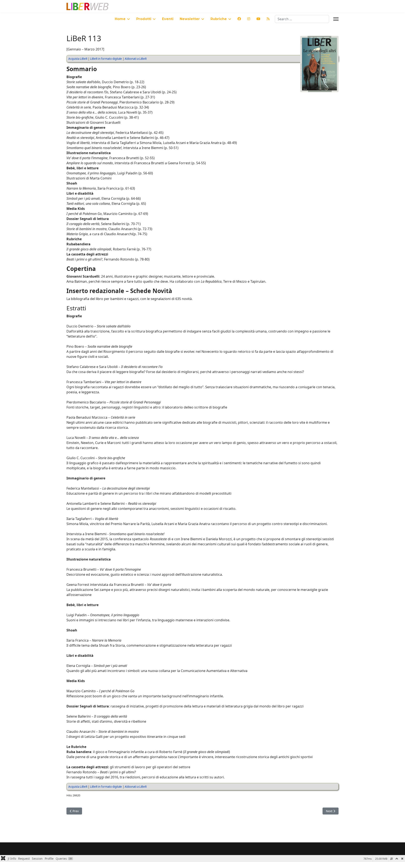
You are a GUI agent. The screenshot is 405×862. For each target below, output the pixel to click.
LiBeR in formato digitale (106, 59)
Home (120, 19)
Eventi (167, 19)
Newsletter (190, 19)
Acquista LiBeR (77, 59)
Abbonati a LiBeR (136, 59)
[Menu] (336, 19)
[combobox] (302, 19)
